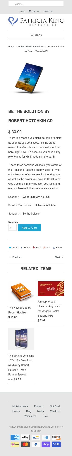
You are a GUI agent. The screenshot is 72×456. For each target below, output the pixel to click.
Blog (28, 411)
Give (45, 416)
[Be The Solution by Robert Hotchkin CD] (30, 78)
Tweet (15, 247)
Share (27, 247)
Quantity (13, 222)
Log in (22, 11)
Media (40, 411)
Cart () (35, 11)
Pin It (38, 247)
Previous (17, 257)
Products (39, 406)
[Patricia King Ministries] (36, 22)
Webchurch (30, 416)
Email (59, 247)
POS (43, 426)
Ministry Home (20, 406)
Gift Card (55, 406)
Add (48, 247)
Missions (55, 411)
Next (58, 257)
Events (16, 411)
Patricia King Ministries (28, 426)
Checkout (48, 11)
